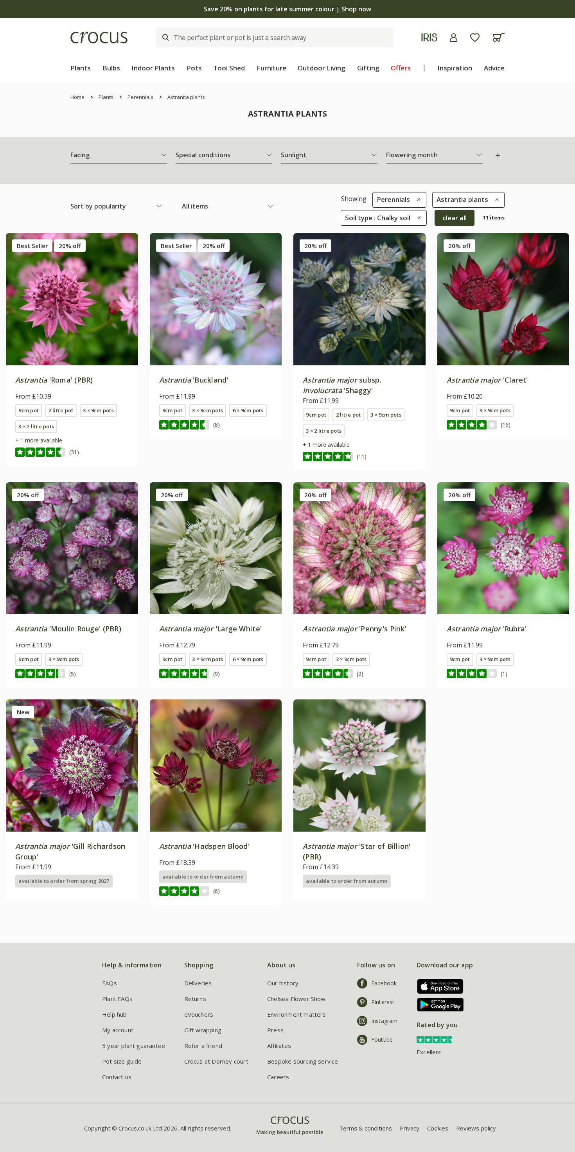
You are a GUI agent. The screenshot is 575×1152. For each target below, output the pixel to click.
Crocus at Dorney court (216, 1061)
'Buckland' (193, 380)
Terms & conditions (365, 1128)
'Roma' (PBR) (54, 380)
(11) (362, 456)
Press (275, 1030)
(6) (216, 891)
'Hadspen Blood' (204, 846)
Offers (401, 67)
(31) (74, 452)
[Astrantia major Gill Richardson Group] (72, 765)
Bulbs (111, 67)
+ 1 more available (38, 440)
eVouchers (199, 1014)
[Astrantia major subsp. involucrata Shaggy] (359, 299)
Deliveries (198, 983)
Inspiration (454, 67)
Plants (80, 67)
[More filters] (498, 155)
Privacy (409, 1128)
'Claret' (487, 380)
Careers (278, 1077)
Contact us (116, 1077)
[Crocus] (99, 37)
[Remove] (416, 199)
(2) (360, 674)
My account (117, 1030)
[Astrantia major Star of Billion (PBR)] (359, 765)
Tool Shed (229, 67)
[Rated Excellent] (436, 1039)
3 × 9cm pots (98, 410)
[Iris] (429, 37)
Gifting (368, 67)
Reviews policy (476, 1128)
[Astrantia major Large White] (216, 548)
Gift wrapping (202, 1030)
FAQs (109, 983)
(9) (216, 674)
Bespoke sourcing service (302, 1061)
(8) (216, 424)
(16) (505, 424)
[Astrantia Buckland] (216, 299)
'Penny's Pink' (354, 628)
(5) (72, 674)
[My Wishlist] (475, 37)
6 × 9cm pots (248, 410)
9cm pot (28, 410)
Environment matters (296, 1014)
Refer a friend (203, 1046)
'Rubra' (487, 628)
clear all (454, 217)
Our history (282, 983)
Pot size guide (122, 1061)
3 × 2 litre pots (36, 426)
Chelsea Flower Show (296, 999)
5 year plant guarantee (133, 1046)
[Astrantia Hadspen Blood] (216, 765)
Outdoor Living (321, 67)
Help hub (114, 1014)
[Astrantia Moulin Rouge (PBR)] (72, 548)
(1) (504, 674)
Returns (195, 999)
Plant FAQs (117, 999)
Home (77, 97)
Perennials (140, 97)
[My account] (453, 37)
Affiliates (279, 1046)
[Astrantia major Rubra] (503, 548)
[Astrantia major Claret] (503, 299)
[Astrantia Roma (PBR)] (72, 299)
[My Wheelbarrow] (498, 37)
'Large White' (210, 628)
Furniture (271, 67)
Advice (494, 67)
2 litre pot (61, 410)
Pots (194, 67)
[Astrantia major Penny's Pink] (359, 548)
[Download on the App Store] (437, 986)
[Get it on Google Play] (437, 1004)
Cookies (437, 1128)
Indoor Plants (153, 67)
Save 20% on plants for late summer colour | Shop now (287, 9)
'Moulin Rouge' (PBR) (68, 628)
